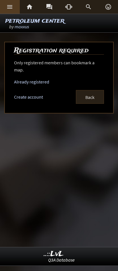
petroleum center (34, 21)
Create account (28, 97)
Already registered (31, 82)
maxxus (22, 26)
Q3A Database (61, 260)
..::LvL (53, 254)
